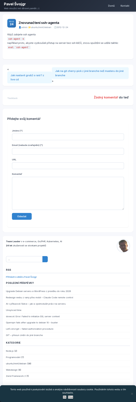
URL (14, 159)
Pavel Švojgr (15, 4)
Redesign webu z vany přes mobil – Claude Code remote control (39, 297)
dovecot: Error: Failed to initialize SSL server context (33, 316)
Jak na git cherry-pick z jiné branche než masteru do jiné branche (89, 73)
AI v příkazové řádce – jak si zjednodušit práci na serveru (36, 303)
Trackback (12, 98)
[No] (132, 393)
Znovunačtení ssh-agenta (39, 23)
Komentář (17, 174)
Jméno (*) (17, 130)
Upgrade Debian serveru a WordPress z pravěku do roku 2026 (38, 291)
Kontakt (125, 5)
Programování (13, 357)
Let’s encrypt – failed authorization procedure (29, 328)
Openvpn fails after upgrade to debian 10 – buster (32, 322)
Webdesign (12, 369)
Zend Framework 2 (16, 376)
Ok (64, 397)
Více (70, 397)
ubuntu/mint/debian (41, 27)
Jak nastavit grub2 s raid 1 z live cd (27, 77)
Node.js (10, 351)
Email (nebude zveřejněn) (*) (27, 145)
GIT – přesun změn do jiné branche (24, 335)
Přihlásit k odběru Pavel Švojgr (21, 277)
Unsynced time (13, 310)
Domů (111, 5)
